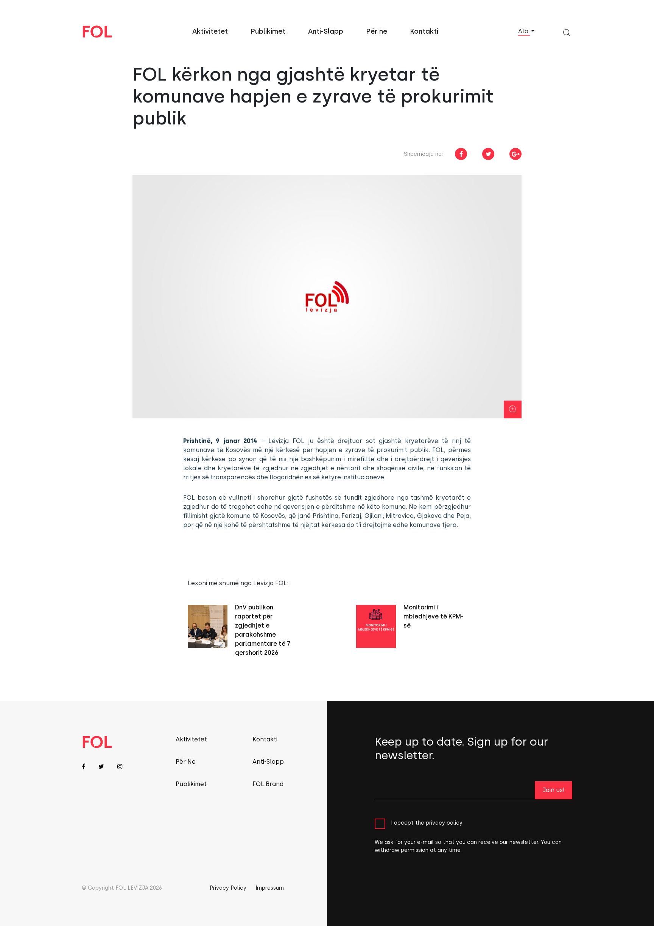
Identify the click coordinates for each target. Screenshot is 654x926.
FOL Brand (267, 784)
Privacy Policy (228, 888)
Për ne (376, 31)
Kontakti (424, 31)
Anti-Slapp (325, 31)
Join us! (553, 790)
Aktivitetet (210, 31)
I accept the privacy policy (426, 823)
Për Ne (186, 761)
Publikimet (268, 31)
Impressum (269, 888)
